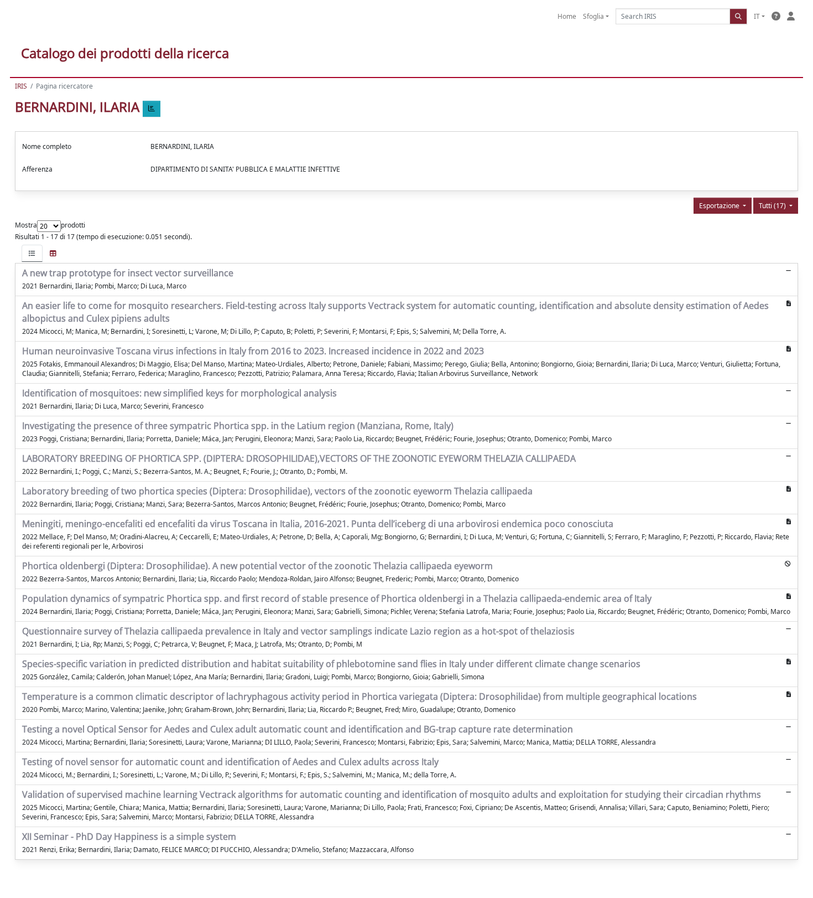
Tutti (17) (773, 205)
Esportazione (720, 205)
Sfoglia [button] (593, 16)
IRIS (21, 86)
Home (566, 16)
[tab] (32, 253)
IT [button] (757, 16)
